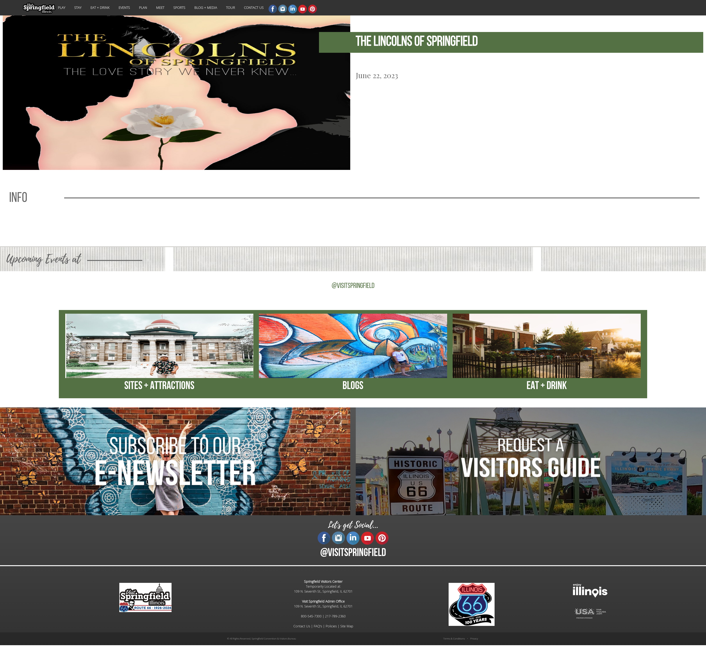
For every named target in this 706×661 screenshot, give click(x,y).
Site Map (346, 626)
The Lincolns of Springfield (417, 42)
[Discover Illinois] (590, 613)
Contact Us (301, 626)
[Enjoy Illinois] (590, 590)
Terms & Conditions (454, 638)
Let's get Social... (353, 525)
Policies (331, 626)
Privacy (474, 638)
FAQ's (318, 626)
